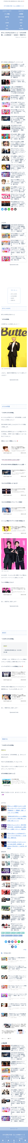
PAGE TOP (14, 1128)
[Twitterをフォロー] (15, 946)
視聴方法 (13, 300)
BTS (3, 932)
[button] (25, 526)
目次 (12, 290)
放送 (23, 932)
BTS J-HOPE (14, 294)
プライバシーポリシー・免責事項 (20, 1137)
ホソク (20, 935)
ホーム (7, 1137)
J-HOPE (8, 932)
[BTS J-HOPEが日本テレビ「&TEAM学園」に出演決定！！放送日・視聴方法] (12, 941)
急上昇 (18, 932)
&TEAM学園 (14, 296)
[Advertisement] (14, 48)
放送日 (12, 298)
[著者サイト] (12, 946)
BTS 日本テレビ (9, 935)
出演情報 (13, 932)
